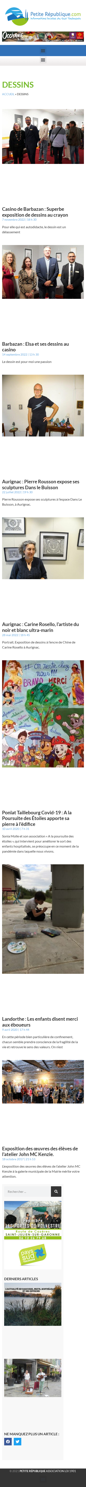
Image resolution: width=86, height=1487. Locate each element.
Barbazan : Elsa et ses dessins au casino (35, 347)
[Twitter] (17, 1441)
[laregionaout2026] (43, 40)
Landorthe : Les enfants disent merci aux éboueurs (40, 1022)
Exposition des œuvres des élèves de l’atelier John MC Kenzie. (40, 1151)
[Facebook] (8, 1441)
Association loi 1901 (48, 1471)
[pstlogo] (32, 1268)
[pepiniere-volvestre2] (32, 1238)
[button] (43, 50)
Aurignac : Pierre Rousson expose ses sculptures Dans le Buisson (40, 484)
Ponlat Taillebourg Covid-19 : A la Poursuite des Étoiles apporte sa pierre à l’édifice (37, 818)
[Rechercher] (56, 1191)
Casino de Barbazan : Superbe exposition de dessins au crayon (35, 212)
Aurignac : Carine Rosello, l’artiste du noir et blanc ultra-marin (40, 627)
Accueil (8, 94)
